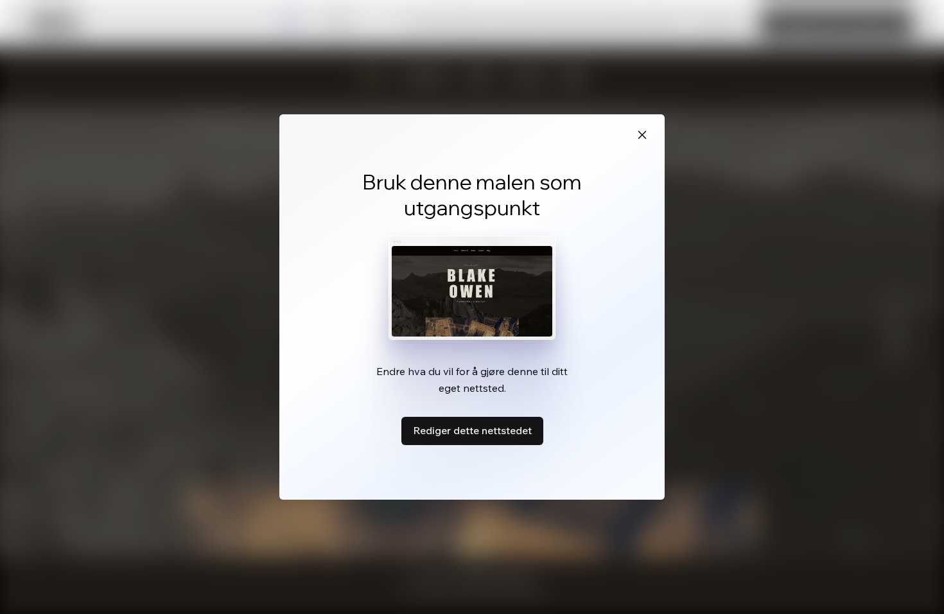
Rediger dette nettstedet (472, 430)
